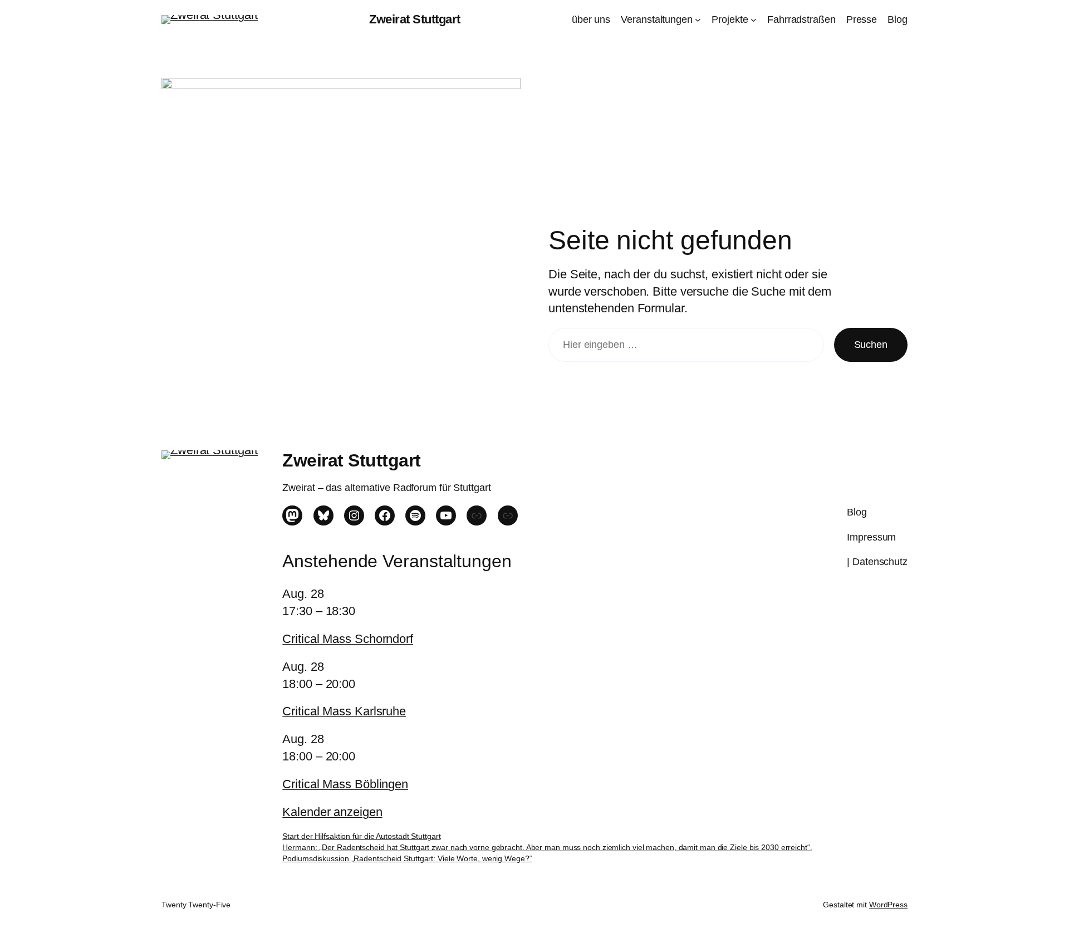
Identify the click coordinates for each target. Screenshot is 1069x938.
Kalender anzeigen (332, 812)
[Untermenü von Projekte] (754, 20)
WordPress (888, 904)
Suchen (870, 344)
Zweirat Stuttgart (414, 19)
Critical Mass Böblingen (345, 784)
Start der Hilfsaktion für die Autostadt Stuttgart (361, 836)
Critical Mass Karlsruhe (344, 711)
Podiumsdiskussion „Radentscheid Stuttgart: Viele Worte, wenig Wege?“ (407, 858)
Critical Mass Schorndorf (347, 639)
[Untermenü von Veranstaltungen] (698, 20)
